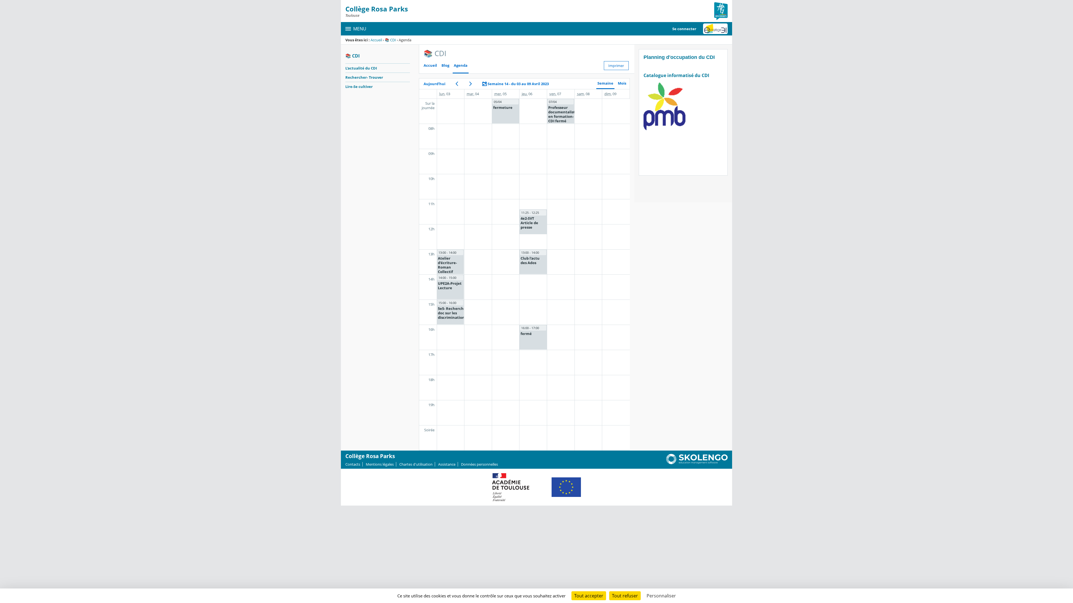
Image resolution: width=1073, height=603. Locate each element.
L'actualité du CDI (361, 68)
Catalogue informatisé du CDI (677, 75)
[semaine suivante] (471, 83)
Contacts (352, 464)
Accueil (376, 39)
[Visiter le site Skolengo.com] (697, 462)
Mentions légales (380, 464)
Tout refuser (625, 596)
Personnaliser (661, 596)
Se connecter (684, 28)
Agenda (460, 65)
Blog (445, 65)
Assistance (446, 464)
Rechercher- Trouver (364, 77)
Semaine (605, 83)
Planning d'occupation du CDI (679, 57)
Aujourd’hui (434, 83)
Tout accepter (588, 596)
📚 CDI (390, 39)
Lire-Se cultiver (359, 86)
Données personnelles (479, 464)
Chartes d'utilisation (416, 464)
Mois (622, 83)
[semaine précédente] (457, 83)
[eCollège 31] (715, 28)
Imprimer (616, 65)
